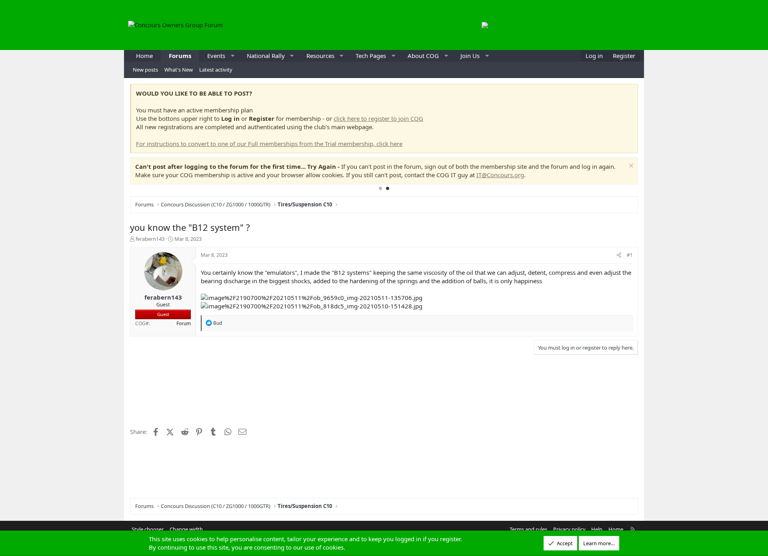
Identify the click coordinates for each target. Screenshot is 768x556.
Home (144, 56)
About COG (423, 56)
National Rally (266, 56)
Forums (180, 56)
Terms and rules (528, 529)
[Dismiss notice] (630, 166)
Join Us (470, 56)
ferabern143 (150, 238)
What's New (178, 69)
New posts (145, 69)
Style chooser (148, 529)
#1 (630, 255)
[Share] (619, 255)
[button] (232, 56)
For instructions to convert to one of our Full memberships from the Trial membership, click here (269, 144)
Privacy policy (569, 529)
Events (216, 56)
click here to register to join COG (378, 118)
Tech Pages (371, 56)
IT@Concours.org (500, 175)
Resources (320, 56)
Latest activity (215, 69)
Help (596, 529)
